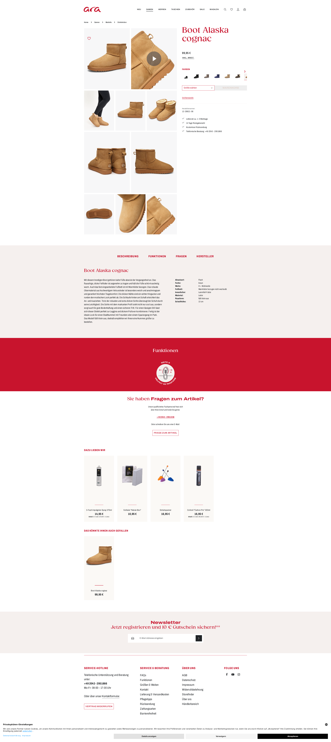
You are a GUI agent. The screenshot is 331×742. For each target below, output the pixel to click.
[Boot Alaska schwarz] (186, 76)
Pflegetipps (146, 699)
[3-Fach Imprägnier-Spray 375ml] (99, 476)
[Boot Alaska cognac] (107, 58)
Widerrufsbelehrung (192, 689)
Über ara (186, 699)
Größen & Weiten (149, 684)
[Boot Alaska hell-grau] (206, 76)
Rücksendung (147, 704)
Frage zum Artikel (165, 433)
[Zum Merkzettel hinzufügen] (89, 38)
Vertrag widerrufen (98, 706)
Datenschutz (189, 680)
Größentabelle (187, 98)
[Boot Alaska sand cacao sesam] (238, 76)
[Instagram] (238, 675)
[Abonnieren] (199, 638)
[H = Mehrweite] (165, 373)
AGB (184, 675)
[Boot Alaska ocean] (217, 76)
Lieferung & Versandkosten (154, 694)
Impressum (188, 684)
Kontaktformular (110, 696)
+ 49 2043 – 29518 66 (165, 417)
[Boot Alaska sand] (227, 76)
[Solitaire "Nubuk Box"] (132, 476)
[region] (130, 131)
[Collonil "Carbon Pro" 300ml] (199, 476)
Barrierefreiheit (148, 713)
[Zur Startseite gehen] (92, 9)
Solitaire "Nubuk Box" (132, 510)
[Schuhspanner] (165, 476)
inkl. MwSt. (188, 58)
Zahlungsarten (148, 708)
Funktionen (146, 680)
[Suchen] (225, 9)
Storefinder (188, 694)
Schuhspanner (165, 510)
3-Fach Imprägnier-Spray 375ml (99, 510)
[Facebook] (227, 675)
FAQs (143, 675)
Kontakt (144, 689)
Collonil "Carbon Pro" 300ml (198, 510)
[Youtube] (233, 675)
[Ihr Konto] (238, 9)
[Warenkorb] (244, 9)
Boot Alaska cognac (99, 591)
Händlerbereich (190, 704)
